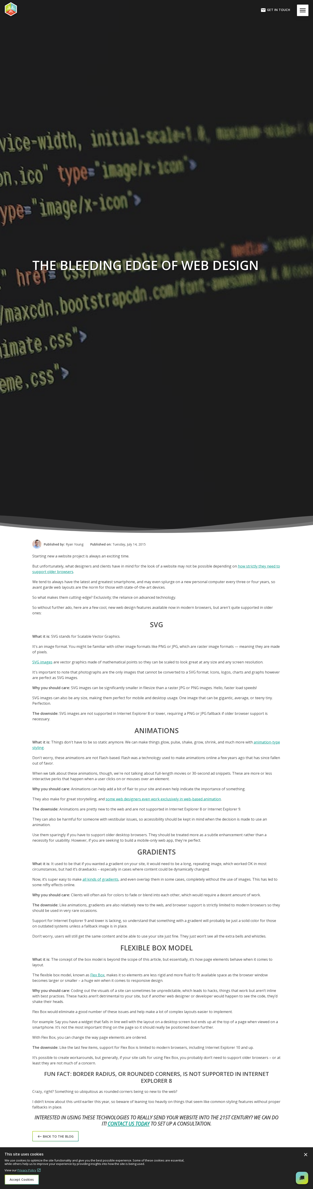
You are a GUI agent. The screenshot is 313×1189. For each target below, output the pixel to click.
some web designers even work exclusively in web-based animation (163, 799)
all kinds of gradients (100, 879)
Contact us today (129, 1123)
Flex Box (97, 974)
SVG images (42, 662)
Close (305, 1154)
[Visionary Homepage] (26, 9)
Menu (303, 10)
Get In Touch (275, 10)
